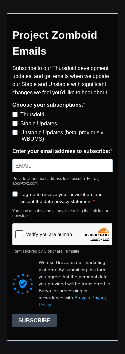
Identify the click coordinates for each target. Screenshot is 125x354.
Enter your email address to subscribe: (61, 151)
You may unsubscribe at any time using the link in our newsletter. (60, 213)
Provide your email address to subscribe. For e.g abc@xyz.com (56, 181)
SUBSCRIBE (34, 320)
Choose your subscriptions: (47, 105)
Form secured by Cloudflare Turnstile (45, 251)
